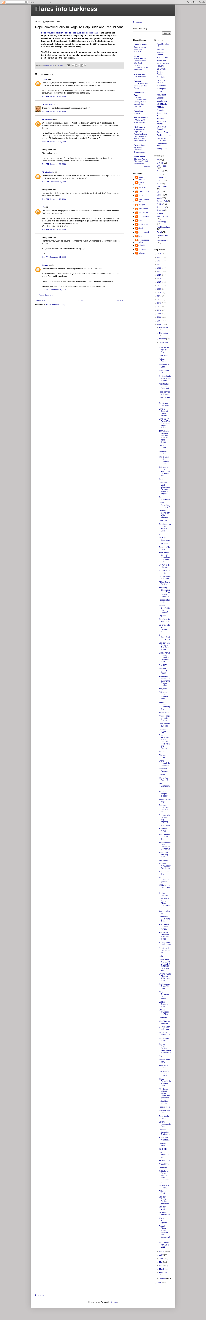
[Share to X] (79, 65)
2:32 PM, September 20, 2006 (54, 96)
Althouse (160, 49)
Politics (160, 204)
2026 (159, 254)
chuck (44, 79)
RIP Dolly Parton (140, 77)
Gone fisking (164, 355)
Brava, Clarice (164, 825)
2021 (159, 271)
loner (140, 236)
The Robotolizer (163, 227)
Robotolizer (143, 213)
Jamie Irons (143, 188)
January (162, 1278)
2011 (159, 307)
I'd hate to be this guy (164, 1186)
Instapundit (161, 95)
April (161, 1265)
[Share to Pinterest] (84, 65)
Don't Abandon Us (164, 1154)
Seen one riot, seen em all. (164, 836)
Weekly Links (162, 241)
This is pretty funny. (164, 1039)
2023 (159, 264)
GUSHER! (163, 1149)
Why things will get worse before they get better (164, 1093)
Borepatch (138, 81)
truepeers (142, 249)
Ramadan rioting (163, 452)
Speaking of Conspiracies (164, 950)
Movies (160, 195)
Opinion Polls (162, 201)
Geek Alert (163, 521)
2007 (159, 321)
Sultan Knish (139, 157)
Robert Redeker (163, 360)
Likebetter (163, 1167)
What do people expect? (163, 794)
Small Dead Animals (161, 123)
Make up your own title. (164, 725)
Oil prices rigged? (163, 730)
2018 (159, 282)
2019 (159, 278)
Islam (159, 184)
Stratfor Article (162, 216)
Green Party (161, 177)
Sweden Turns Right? (165, 800)
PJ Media (160, 107)
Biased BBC (162, 61)
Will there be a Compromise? (165, 887)
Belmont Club (162, 58)
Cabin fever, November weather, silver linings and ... (164, 1176)
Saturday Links (162, 1208)
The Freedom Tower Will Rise (164, 986)
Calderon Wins (162, 1144)
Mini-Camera (162, 187)
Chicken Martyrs (163, 1192)
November (163, 333)
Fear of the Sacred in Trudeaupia (165, 1132)
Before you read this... (164, 1139)
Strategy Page (162, 132)
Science (160, 213)
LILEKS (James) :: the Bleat (164, 1012)
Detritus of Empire (161, 73)
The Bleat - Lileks (164, 135)
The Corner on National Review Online (165, 527)
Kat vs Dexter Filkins (164, 572)
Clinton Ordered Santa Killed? (163, 412)
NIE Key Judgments (164, 539)
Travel (159, 232)
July (161, 1255)
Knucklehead (143, 192)
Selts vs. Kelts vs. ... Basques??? (164, 628)
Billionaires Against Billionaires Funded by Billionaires (141, 161)
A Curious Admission (164, 1214)
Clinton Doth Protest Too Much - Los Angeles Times (164, 423)
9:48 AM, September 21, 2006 (54, 290)
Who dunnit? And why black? (164, 854)
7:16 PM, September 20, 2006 (54, 199)
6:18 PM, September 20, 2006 (54, 182)
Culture (160, 171)
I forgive (162, 774)
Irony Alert (163, 689)
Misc (158, 192)
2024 (159, 261)
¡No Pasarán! (139, 127)
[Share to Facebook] (81, 65)
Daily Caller (161, 69)
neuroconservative (143, 241)
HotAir (159, 92)
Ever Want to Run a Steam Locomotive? (165, 903)
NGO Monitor (162, 104)
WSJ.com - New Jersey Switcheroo (165, 866)
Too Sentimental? (164, 786)
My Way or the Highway (164, 566)
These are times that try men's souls (164, 808)
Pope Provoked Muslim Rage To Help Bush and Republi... (164, 741)
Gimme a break (162, 756)
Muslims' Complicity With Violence (164, 514)
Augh (161, 534)
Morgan (45, 265)
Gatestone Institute (161, 81)
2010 (159, 310)
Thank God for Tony (164, 1061)
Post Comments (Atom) (55, 305)
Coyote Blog (139, 145)
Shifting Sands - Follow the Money (165, 378)
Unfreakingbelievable (164, 1102)
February (163, 1273)
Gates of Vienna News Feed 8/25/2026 (140, 49)
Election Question (163, 894)
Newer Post (40, 300)
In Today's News (163, 830)
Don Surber (161, 77)
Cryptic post (161, 166)
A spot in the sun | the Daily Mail (164, 386)
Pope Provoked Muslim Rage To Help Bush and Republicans (69, 33)
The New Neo (139, 74)
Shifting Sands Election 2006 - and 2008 (165, 977)
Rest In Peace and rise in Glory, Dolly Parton (140, 86)
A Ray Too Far (164, 1160)
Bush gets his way (164, 912)
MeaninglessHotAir (143, 200)
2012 (159, 303)
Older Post (119, 300)
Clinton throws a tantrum (165, 577)
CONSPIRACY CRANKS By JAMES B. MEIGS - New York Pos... (164, 965)
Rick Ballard (47, 119)
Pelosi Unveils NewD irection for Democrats (165, 845)
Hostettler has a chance (164, 393)
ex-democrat (143, 232)
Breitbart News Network (163, 65)
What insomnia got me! (164, 879)
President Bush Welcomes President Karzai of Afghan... (164, 488)
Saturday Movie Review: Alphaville (164, 1200)
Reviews (160, 210)
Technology (161, 222)
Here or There (164, 1107)
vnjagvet (141, 253)
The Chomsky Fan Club (164, 620)
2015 (159, 293)
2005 (159, 1283)
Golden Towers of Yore (164, 1004)
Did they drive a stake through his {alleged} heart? (164, 657)
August (162, 1251)
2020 (159, 275)
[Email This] (73, 65)
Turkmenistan (162, 235)
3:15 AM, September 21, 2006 (54, 257)
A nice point (163, 860)
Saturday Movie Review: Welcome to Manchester (165, 1048)
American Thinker (161, 53)
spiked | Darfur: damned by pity (164, 705)
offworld (141, 245)
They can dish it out (164, 1111)
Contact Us (137, 22)
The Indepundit (164, 498)
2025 (159, 257)
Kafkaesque (164, 712)
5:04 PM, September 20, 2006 (54, 164)
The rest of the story (164, 548)
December (163, 327)
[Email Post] (68, 65)
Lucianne (160, 98)
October (162, 339)
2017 (159, 286)
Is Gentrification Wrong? (164, 637)
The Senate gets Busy (164, 404)
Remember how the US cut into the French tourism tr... (165, 681)
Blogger (114, 1302)
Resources (161, 207)
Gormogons (161, 89)
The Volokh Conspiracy (161, 139)
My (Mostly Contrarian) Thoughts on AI (139, 150)
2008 (159, 317)
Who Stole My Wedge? (164, 1022)
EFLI (158, 174)
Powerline (161, 110)
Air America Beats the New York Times (164, 935)
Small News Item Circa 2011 (164, 1245)
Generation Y (162, 86)
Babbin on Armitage (163, 770)
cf (43, 207)
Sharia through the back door (164, 763)
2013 (159, 300)
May (161, 1262)
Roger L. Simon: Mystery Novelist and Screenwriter (164, 1232)
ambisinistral (143, 216)
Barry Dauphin (142, 178)
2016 (159, 289)
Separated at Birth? (164, 366)
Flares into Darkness (66, 8)
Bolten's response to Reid (165, 1124)
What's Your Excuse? (163, 779)
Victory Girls (161, 149)
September (163, 342)
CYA (160, 1056)
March (162, 1269)
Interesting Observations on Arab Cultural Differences (164, 592)
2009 (159, 314)
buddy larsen (143, 224)
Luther (141, 195)
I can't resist (163, 543)
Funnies (137, 113)
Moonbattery (162, 101)
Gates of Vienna (140, 45)
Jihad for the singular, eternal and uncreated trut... (164, 557)
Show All (147, 166)
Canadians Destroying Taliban (164, 919)
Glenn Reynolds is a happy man (165, 1082)
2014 (159, 296)
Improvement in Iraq (164, 1066)
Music (159, 198)
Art (158, 160)
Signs (161, 752)
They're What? (139, 122)
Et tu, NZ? (163, 665)
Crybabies (163, 1018)
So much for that (164, 873)
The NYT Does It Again (163, 671)
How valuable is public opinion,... (164, 1073)
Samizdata (161, 119)
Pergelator (138, 111)
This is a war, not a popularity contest (164, 460)
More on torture (162, 447)
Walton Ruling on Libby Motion (164, 718)
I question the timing (164, 601)
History (159, 180)
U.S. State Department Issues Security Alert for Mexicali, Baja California (141, 102)
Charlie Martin (48, 104)
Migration (162, 616)
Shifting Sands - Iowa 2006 (165, 943)
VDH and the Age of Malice (164, 350)
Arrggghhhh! (164, 1164)
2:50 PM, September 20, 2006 (54, 142)
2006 (159, 324)
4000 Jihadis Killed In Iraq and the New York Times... (164, 436)
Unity (161, 956)
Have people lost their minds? (164, 927)
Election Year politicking (164, 1028)
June (161, 1259)
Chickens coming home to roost (163, 695)
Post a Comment (45, 295)
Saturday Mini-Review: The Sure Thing (165, 646)
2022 (159, 268)
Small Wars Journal (161, 128)
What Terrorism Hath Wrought (164, 995)
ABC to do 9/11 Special (163, 1220)
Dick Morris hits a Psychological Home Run (164, 471)
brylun (141, 220)
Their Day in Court (164, 1117)
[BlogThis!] (76, 65)
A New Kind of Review (164, 583)
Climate (160, 163)
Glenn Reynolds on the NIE (164, 505)
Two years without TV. (164, 1034)
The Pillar (163, 479)
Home (80, 300)
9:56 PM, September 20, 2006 (54, 229)
